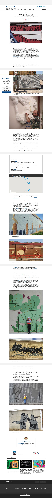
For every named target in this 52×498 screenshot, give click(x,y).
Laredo (23, 273)
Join (37, 6)
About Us (30, 488)
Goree (17, 208)
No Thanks (6, 93)
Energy (18, 9)
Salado (34, 276)
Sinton (24, 210)
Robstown (25, 208)
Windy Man (26, 150)
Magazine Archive (36, 488)
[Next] (47, 469)
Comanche (35, 268)
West (16, 161)
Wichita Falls (16, 267)
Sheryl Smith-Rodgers (21, 443)
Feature (26, 12)
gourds (33, 371)
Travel (15, 9)
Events (21, 9)
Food (12, 9)
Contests (24, 9)
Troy (29, 277)
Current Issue (31, 9)
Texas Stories (8, 9)
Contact (45, 488)
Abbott (25, 281)
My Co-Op (44, 9)
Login (41, 6)
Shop (27, 9)
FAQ (41, 488)
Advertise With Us (25, 488)
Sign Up (6, 92)
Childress (22, 164)
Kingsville (15, 169)
